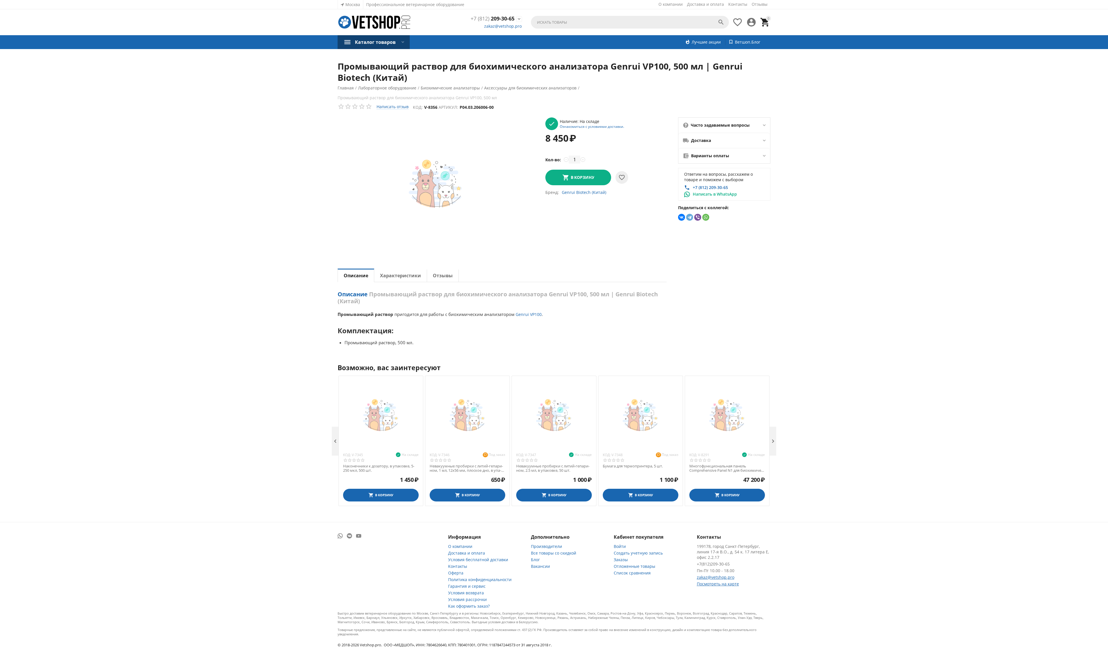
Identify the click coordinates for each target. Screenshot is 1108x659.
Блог (535, 559)
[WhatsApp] (705, 217)
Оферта (455, 573)
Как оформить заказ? (469, 606)
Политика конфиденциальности (480, 579)
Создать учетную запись (638, 553)
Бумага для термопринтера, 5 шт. (633, 466)
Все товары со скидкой (553, 553)
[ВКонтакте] (681, 217)
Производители (546, 546)
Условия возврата (466, 593)
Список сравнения (632, 573)
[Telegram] (689, 217)
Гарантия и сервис (467, 586)
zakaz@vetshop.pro (503, 26)
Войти (620, 546)
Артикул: (448, 107)
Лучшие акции (706, 42)
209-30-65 (492, 19)
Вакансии (540, 566)
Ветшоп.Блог (747, 42)
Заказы (621, 559)
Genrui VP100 (529, 314)
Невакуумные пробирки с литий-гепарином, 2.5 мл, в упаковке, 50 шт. (552, 468)
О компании (670, 4)
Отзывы (760, 4)
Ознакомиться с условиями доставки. (592, 126)
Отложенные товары (634, 566)
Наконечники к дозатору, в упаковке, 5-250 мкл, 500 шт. (378, 468)
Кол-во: (553, 159)
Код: (418, 107)
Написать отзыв (393, 106)
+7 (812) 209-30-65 (710, 187)
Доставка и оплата (705, 4)
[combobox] (630, 22)
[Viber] (697, 217)
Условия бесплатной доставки (478, 559)
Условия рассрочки (467, 599)
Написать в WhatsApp (715, 194)
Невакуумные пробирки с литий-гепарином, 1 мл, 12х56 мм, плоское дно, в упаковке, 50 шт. (466, 468)
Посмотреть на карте (718, 584)
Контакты (737, 4)
